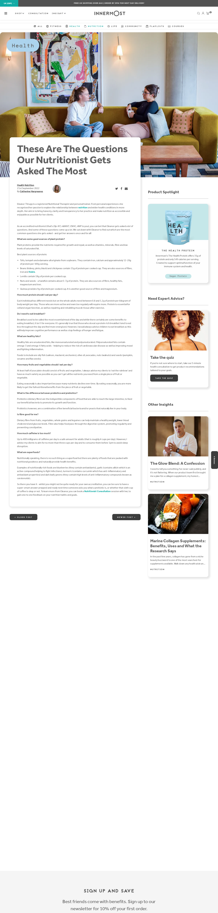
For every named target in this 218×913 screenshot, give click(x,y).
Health (20, 185)
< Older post (23, 517)
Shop (19, 13)
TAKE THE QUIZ (164, 378)
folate (32, 271)
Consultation (38, 13)
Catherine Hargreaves (31, 191)
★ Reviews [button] (214, 460)
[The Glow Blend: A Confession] (178, 436)
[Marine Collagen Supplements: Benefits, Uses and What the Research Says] (178, 514)
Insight (58, 13)
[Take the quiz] (178, 330)
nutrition (83, 207)
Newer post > (126, 517)
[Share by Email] (126, 188)
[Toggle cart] (207, 14)
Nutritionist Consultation (97, 491)
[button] (5, 13)
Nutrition (29, 185)
